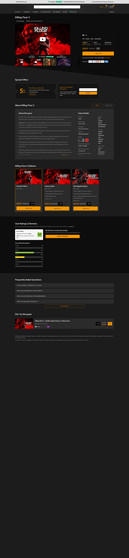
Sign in (101, 6)
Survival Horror (98, 38)
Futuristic (100, 139)
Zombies (100, 131)
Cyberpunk (101, 135)
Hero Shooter (101, 126)
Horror (100, 133)
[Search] (78, 6)
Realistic (100, 141)
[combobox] (66, 6)
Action (92, 38)
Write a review (62, 236)
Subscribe (88, 93)
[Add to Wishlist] (112, 35)
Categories (26, 11)
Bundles (35, 11)
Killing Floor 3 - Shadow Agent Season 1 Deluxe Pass (52, 321)
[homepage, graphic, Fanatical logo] (23, 7)
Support (111, 11)
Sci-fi (99, 137)
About (97, 105)
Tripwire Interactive (83, 133)
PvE (99, 150)
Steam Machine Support (84, 153)
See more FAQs (64, 306)
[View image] (21, 62)
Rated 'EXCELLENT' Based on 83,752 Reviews (74, 1)
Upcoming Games (45, 11)
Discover (17, 11)
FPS (83, 38)
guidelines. (71, 226)
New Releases (56, 11)
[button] (21, 2)
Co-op (100, 148)
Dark (99, 143)
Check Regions (107, 57)
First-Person (101, 151)
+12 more (84, 145)
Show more (64, 154)
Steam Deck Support (83, 148)
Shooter (87, 38)
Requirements (108, 105)
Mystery (65, 11)
